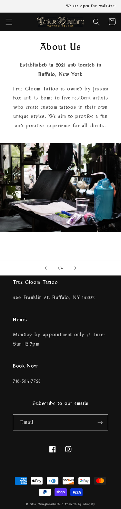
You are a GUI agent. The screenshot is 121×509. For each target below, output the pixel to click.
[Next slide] (75, 268)
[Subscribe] (100, 422)
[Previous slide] (45, 268)
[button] (8, 21)
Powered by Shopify (80, 504)
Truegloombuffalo (51, 504)
